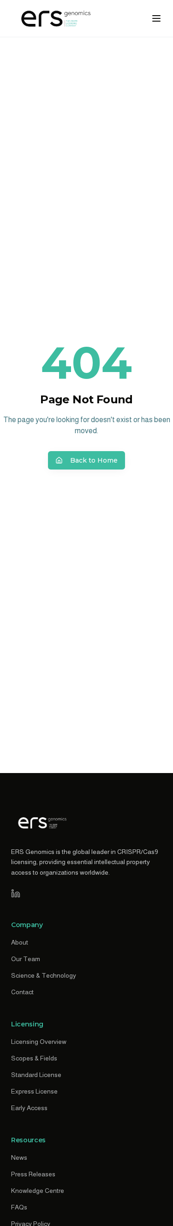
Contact (22, 992)
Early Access (29, 1107)
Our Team (25, 958)
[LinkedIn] (15, 893)
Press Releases (33, 1174)
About (19, 942)
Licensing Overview (38, 1041)
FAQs (19, 1207)
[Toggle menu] (156, 18)
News (19, 1157)
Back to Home (94, 460)
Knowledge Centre (37, 1190)
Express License (34, 1091)
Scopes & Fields (34, 1058)
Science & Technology (43, 975)
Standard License (36, 1074)
